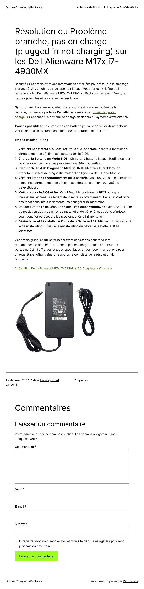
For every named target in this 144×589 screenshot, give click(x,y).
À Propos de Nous (88, 7)
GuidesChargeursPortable (24, 7)
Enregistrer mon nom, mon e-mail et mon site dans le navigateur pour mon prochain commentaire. (71, 543)
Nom (19, 489)
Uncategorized (49, 380)
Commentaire (25, 446)
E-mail (20, 506)
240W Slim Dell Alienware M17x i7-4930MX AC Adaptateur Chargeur (63, 268)
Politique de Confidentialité (121, 7)
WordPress (130, 581)
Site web (21, 524)
